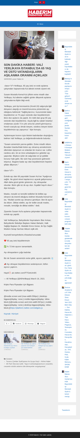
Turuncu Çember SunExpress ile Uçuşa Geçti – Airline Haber (28, 361)
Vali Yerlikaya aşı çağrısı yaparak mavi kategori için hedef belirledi (28, 345)
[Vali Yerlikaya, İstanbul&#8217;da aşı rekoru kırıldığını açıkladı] (11, 338)
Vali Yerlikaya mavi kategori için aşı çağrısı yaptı (45, 345)
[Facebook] (43, 2)
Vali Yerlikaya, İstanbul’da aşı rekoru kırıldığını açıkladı (10, 345)
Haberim (36, 435)
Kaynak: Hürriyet (11, 314)
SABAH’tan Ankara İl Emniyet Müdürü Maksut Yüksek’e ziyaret (68, 150)
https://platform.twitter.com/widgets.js (26, 308)
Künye (36, 2)
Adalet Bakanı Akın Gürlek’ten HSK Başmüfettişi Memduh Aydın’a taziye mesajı (68, 384)
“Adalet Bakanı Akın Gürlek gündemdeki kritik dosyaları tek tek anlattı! (68, 238)
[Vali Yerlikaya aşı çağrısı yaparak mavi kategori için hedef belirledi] (28, 338)
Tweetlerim (66, 410)
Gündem (9, 359)
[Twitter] (40, 2)
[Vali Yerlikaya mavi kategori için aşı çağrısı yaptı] (46, 338)
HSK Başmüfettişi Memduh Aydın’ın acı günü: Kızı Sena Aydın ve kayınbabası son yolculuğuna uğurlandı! (68, 268)
